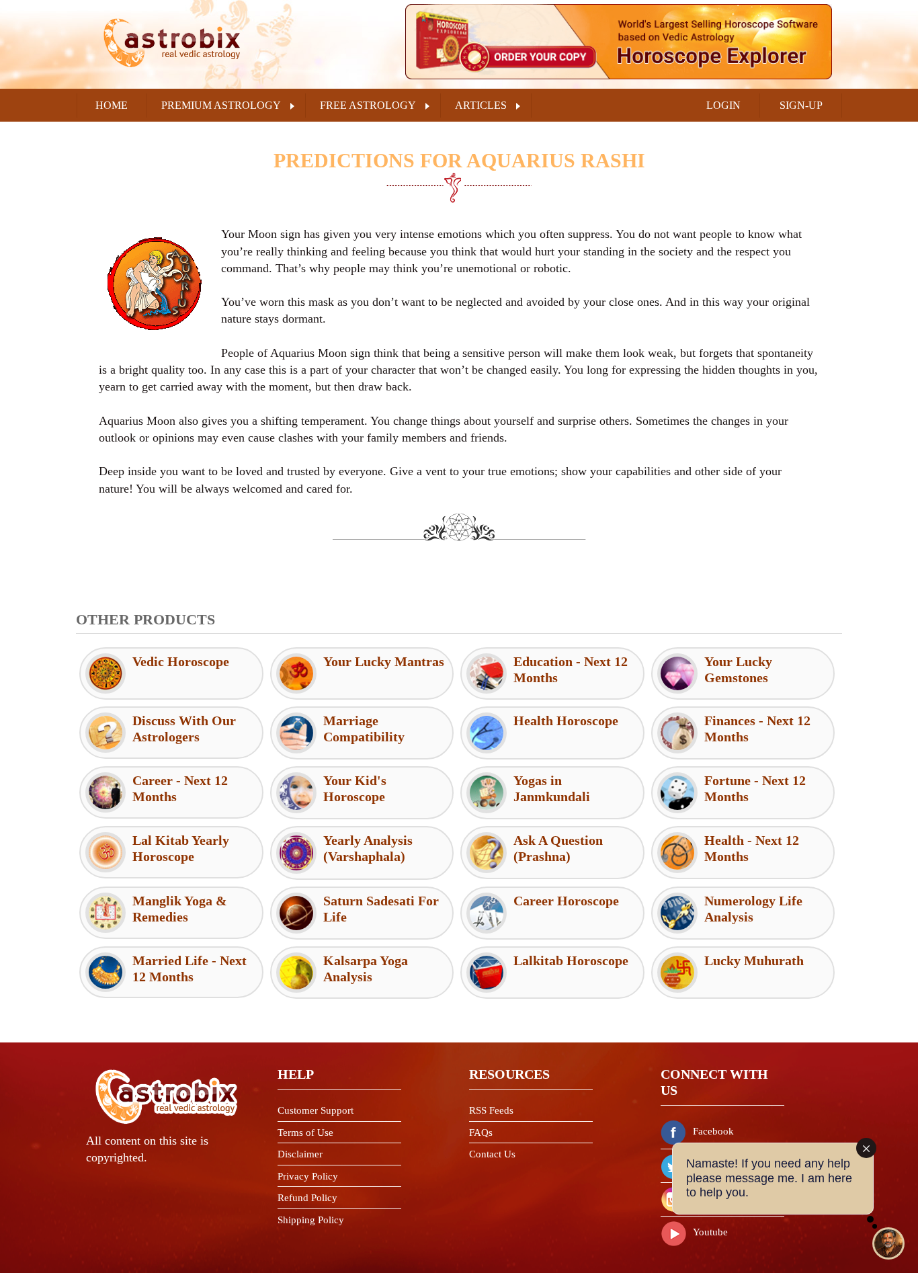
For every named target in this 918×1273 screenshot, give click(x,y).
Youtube (710, 1232)
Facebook (713, 1131)
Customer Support (315, 1110)
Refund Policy (307, 1197)
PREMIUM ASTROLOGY (221, 105)
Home (111, 105)
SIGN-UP (801, 105)
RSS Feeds (491, 1110)
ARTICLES (481, 105)
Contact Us (492, 1154)
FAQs (481, 1132)
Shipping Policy (311, 1220)
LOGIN (723, 105)
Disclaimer (300, 1154)
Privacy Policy (308, 1176)
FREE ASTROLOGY (368, 105)
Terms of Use (305, 1132)
